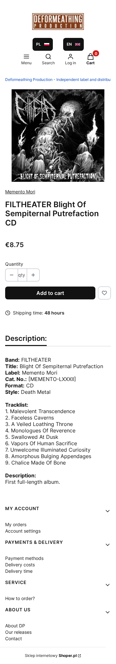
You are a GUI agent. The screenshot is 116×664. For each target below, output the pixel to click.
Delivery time (19, 571)
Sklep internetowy (51, 655)
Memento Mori (20, 191)
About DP (15, 625)
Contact (13, 638)
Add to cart (50, 293)
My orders (15, 524)
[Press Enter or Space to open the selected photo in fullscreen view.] (58, 135)
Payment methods (24, 558)
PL (38, 44)
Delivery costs (20, 564)
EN (69, 44)
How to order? (20, 598)
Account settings (23, 531)
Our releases (18, 632)
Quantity (14, 264)
